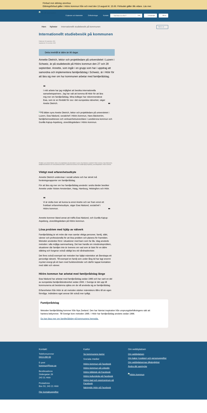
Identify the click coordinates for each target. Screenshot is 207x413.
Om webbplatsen (136, 354)
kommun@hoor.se (47, 365)
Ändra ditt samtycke (137, 366)
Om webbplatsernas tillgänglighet (144, 362)
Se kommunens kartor (94, 354)
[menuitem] (72, 15)
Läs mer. (147, 6)
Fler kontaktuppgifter (49, 392)
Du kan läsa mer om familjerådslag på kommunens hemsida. (70, 318)
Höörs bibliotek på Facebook (97, 372)
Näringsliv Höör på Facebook (97, 387)
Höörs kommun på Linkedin (96, 368)
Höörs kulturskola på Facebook (98, 376)
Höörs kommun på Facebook (97, 364)
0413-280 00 (45, 357)
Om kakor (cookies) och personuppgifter (147, 358)
